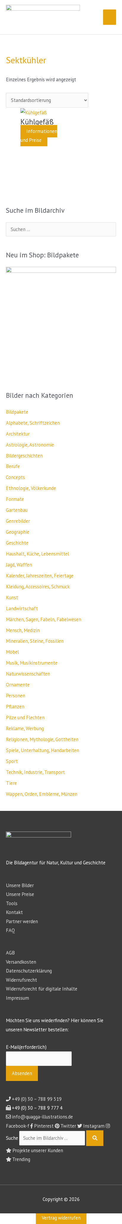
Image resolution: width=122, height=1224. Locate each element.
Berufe (13, 466)
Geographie (17, 532)
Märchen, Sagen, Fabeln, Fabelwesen (43, 619)
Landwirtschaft (22, 608)
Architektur (18, 434)
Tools (11, 903)
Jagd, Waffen (19, 564)
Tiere (11, 783)
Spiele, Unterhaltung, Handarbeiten (42, 750)
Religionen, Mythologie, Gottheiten (42, 739)
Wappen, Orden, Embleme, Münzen (41, 794)
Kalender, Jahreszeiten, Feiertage (39, 575)
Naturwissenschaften (28, 674)
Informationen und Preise (38, 135)
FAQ (10, 930)
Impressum (17, 998)
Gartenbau (17, 510)
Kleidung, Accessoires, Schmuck (38, 586)
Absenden (22, 1073)
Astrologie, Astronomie (30, 444)
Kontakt (14, 912)
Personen (15, 695)
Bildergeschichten (24, 455)
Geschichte (17, 543)
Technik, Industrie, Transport (35, 772)
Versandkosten (21, 962)
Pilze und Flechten (25, 717)
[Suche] (94, 1138)
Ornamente (18, 684)
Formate (15, 499)
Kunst (12, 597)
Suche (12, 1138)
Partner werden (22, 921)
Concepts (15, 477)
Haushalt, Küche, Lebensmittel (37, 554)
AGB (10, 952)
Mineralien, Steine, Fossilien (35, 641)
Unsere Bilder (20, 885)
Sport (12, 761)
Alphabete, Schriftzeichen (33, 423)
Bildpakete (17, 412)
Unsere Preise (20, 894)
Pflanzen (15, 706)
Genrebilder (18, 521)
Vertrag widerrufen (61, 1218)
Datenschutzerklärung (29, 970)
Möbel (12, 652)
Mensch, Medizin (23, 630)
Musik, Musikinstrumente (31, 663)
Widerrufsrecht (21, 980)
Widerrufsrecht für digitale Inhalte (41, 989)
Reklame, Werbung (25, 728)
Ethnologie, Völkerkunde (31, 488)
